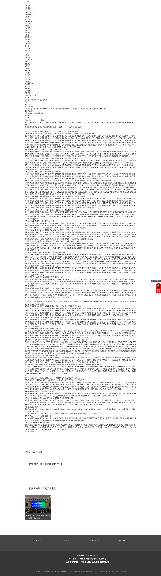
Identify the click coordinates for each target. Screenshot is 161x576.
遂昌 (93, 178)
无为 (69, 243)
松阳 (96, 178)
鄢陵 (93, 203)
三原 (133, 268)
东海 (98, 154)
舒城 (91, 248)
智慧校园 (28, 64)
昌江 (60, 279)
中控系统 (28, 26)
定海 (29, 178)
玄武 (26, 151)
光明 (89, 136)
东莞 (79, 133)
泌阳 (83, 207)
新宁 (52, 234)
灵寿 (62, 254)
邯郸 (39, 252)
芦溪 (84, 279)
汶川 (69, 192)
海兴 (36, 263)
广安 (71, 180)
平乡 (48, 259)
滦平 (114, 261)
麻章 (83, 138)
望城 (42, 232)
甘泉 (113, 270)
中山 (83, 133)
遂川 (128, 281)
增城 (59, 136)
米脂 (83, 272)
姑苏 (29, 154)
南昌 (26, 277)
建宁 (29, 225)
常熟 (46, 154)
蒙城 (108, 248)
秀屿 (99, 223)
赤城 (91, 261)
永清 (79, 263)
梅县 (79, 140)
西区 (73, 145)
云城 (64, 147)
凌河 (99, 293)
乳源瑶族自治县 (66, 138)
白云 (39, 136)
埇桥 (61, 248)
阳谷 (101, 167)
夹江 (65, 187)
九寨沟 (83, 192)
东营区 (45, 163)
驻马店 (83, 196)
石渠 (127, 192)
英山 (68, 216)
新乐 (96, 254)
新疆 (101, 122)
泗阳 (123, 156)
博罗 (66, 140)
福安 (81, 228)
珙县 (42, 189)
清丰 (69, 203)
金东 (93, 176)
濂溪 (90, 279)
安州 (76, 185)
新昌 (86, 176)
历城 (39, 160)
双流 (59, 183)
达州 (74, 180)
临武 (64, 236)
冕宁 (79, 194)
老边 (134, 293)
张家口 (50, 252)
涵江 (93, 223)
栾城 (52, 254)
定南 (68, 281)
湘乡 (89, 232)
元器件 (27, 46)
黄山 (54, 241)
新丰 (59, 138)
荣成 (96, 165)
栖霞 (42, 151)
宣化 (46, 261)
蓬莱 (90, 163)
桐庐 (59, 174)
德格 (121, 192)
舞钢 (59, 201)
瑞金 (95, 281)
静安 (36, 131)
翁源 (56, 138)
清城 (39, 142)
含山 (31, 245)
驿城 (62, 207)
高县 (39, 189)
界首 (58, 248)
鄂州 (42, 210)
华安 (106, 225)
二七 (29, 198)
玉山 (116, 284)
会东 (56, 194)
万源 (98, 189)
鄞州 (83, 174)
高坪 (87, 187)
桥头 (93, 142)
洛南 (26, 275)
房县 (114, 212)
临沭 (42, 167)
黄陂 (64, 212)
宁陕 (109, 272)
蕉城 (57, 228)
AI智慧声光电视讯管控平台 (33, 109)
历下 (26, 160)
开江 (87, 189)
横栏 (112, 145)
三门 (56, 178)
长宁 (32, 131)
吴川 (93, 138)
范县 (76, 203)
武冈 (59, 234)
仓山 (32, 223)
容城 (101, 259)
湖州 (39, 172)
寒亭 (107, 163)
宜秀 (71, 245)
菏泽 (76, 158)
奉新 (39, 284)
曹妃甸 (121, 254)
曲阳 (118, 259)
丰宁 (121, 261)
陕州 (126, 203)
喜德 (76, 194)
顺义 (59, 127)
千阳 (109, 268)
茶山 (86, 142)
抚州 (57, 277)
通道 (42, 239)
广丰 (109, 284)
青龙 (52, 257)
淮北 (44, 241)
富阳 (52, 174)
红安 (61, 216)
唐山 (30, 252)
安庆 (51, 241)
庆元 (86, 178)
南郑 (26, 272)
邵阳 (39, 230)
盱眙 (127, 154)
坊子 (111, 163)
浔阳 (87, 279)
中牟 (46, 198)
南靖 (99, 225)
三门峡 (65, 196)
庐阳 (29, 243)
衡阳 (36, 230)
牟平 (70, 163)
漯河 (61, 196)
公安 (34, 216)
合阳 (69, 270)
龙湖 (106, 136)
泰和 (125, 281)
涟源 (64, 239)
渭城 (130, 268)
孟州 (62, 203)
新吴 (77, 151)
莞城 (66, 142)
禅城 (126, 136)
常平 (103, 142)
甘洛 (86, 194)
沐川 (69, 187)
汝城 (68, 236)
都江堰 (70, 183)
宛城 (36, 205)
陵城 (49, 167)
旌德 (34, 250)
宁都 (74, 281)
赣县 (44, 281)
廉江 (87, 138)
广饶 (60, 163)
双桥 (94, 261)
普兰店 (99, 290)
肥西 (46, 243)
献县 (52, 263)
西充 (94, 187)
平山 (79, 254)
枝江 (52, 214)
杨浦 (46, 131)
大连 (29, 288)
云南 (83, 122)
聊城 (69, 158)
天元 (62, 232)
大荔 (66, 270)
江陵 (41, 216)
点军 (130, 212)
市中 (29, 160)
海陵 (93, 156)
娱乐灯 (77, 109)
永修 (104, 279)
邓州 (73, 205)
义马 (26, 205)
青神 (131, 187)
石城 (91, 281)
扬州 (57, 149)
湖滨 (123, 203)
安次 (69, 263)
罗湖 (66, 136)
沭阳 (120, 156)
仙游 (103, 223)
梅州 (62, 133)
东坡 (114, 187)
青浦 (69, 131)
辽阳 (56, 288)
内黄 (86, 201)
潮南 (116, 136)
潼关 (62, 270)
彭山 (117, 187)
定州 (27, 261)
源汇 (106, 203)
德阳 (41, 180)
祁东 (123, 232)
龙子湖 (84, 243)
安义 (54, 279)
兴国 (81, 281)
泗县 (74, 248)
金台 (86, 268)
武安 (119, 257)
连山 (59, 142)
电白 (46, 140)
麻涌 (41, 145)
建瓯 (30, 228)
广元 (47, 180)
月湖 (27, 281)
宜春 (54, 277)
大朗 (128, 142)
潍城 (104, 163)
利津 (57, 163)
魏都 (86, 203)
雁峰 (99, 232)
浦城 (120, 225)
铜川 (29, 266)
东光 (32, 263)
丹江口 (118, 212)
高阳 (98, 259)
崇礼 (57, 261)
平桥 (109, 205)
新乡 (47, 196)
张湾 (97, 212)
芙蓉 (26, 232)
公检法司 (28, 73)
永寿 (36, 270)
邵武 (133, 225)
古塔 (96, 293)
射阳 (42, 156)
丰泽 (36, 225)
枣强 (109, 263)
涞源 (105, 259)
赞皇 (73, 254)
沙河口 (81, 290)
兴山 (32, 214)
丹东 (42, 288)
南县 (31, 236)
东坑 (96, 142)
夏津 (69, 167)
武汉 (26, 210)
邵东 (32, 234)
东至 (118, 248)
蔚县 (74, 261)
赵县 (86, 254)
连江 (46, 223)
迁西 (131, 254)
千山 (125, 290)
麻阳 (29, 239)
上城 (26, 174)
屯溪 (95, 245)
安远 (61, 281)
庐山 (129, 279)
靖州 (39, 239)
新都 (52, 183)
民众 (119, 145)
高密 (26, 165)
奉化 (86, 174)
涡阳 (105, 248)
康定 (90, 192)
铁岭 (62, 288)
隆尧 (34, 259)
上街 (39, 198)
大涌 (129, 145)
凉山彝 (113, 180)
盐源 (46, 194)
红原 (62, 192)
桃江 (34, 236)
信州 (106, 284)
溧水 (57, 151)
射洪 (26, 187)
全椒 (128, 245)
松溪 (126, 225)
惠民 (118, 167)
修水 (101, 279)
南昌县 (50, 279)
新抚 (27, 293)
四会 (114, 138)
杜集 (44, 245)
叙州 (29, 189)
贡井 (102, 183)
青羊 (29, 183)
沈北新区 (53, 290)
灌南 (104, 154)
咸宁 (59, 210)
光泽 (123, 225)
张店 (107, 160)
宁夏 (122, 122)
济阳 (49, 160)
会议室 (27, 53)
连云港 (47, 149)
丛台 (65, 257)
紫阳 (113, 272)
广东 (32, 122)
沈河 (29, 290)
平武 (93, 185)
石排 (83, 142)
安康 (52, 266)
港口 (125, 145)
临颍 (120, 203)
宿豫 (116, 156)
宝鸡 (32, 266)
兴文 (49, 189)
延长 (99, 270)
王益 (69, 268)
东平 (79, 165)
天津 (104, 122)
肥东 (42, 243)
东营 (39, 158)
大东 (32, 290)
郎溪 (131, 248)
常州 (36, 149)
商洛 (56, 266)
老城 (98, 198)
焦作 (51, 196)
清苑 (78, 259)
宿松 (81, 245)
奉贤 (73, 131)
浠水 (71, 216)
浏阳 (46, 232)
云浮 (93, 133)
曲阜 (62, 165)
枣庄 (36, 158)
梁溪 (64, 151)
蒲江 (90, 183)
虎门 (106, 142)
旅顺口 (91, 290)
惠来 (61, 147)
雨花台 (47, 151)
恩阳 (131, 189)
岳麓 (32, 232)
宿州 (64, 241)
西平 (66, 207)
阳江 (73, 133)
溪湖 (56, 293)
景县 (130, 263)
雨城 (101, 189)
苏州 (39, 149)
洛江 (42, 225)
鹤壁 (44, 196)
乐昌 (42, 138)
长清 (42, 160)
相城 (39, 154)
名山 (104, 189)
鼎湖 (107, 138)
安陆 (133, 214)
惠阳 (62, 140)
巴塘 (26, 194)
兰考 (94, 198)
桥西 (29, 254)
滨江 (36, 174)
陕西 (69, 122)
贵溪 (34, 281)
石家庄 (27, 252)
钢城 (56, 160)
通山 (101, 216)
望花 (34, 293)
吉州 (101, 281)
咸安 (88, 216)
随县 (111, 216)
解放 (32, 203)
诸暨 (79, 176)
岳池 (64, 189)
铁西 (39, 290)
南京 (26, 149)
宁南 (59, 194)
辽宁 (76, 122)
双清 (133, 232)
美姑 (89, 194)
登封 (62, 198)
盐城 (54, 149)
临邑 (59, 167)
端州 (103, 138)
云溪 (67, 234)
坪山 (86, 136)
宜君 (79, 268)
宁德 (52, 221)
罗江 (52, 185)
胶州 (97, 160)
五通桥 (50, 187)
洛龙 (111, 198)
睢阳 (79, 205)
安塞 (96, 270)
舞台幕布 (96, 109)
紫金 (120, 140)
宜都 (46, 214)
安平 (123, 263)
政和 (130, 225)
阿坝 (54, 192)
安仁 (74, 236)
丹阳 (83, 156)
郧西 (104, 212)
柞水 (42, 275)
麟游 (113, 268)
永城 (103, 205)
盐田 (79, 136)
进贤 (57, 279)
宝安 (73, 136)
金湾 (99, 136)
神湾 (31, 147)
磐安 (103, 176)
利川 (121, 216)
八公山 (122, 243)
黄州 (54, 216)
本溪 (39, 288)
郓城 (42, 169)
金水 (36, 198)
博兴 (128, 167)
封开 (124, 138)
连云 (91, 154)
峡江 (115, 281)
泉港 (46, 225)
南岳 (109, 232)
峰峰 (72, 257)
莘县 (104, 167)
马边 (76, 187)
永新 (27, 284)
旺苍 (109, 185)
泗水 (56, 165)
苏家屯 (43, 290)
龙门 (73, 140)
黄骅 (62, 263)
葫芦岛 (70, 288)
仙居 (62, 178)
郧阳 (101, 212)
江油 (96, 185)
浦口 (39, 151)
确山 (79, 207)
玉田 (134, 254)
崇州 (80, 183)
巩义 (49, 198)
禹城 (79, 167)
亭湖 (134, 154)
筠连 (46, 189)
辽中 (60, 290)
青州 (124, 163)
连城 (51, 228)
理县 (72, 192)
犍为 (59, 187)
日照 (59, 158)
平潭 (59, 223)
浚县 (103, 201)
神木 (66, 272)
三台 (79, 185)
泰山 (69, 165)
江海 (134, 138)
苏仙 (48, 236)
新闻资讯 (28, 115)
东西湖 (50, 212)
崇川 (61, 154)
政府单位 (28, 75)
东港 (103, 165)
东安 (93, 236)
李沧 (73, 160)
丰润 (116, 254)
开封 (29, 196)
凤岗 (38, 145)
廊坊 (60, 252)
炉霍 (111, 192)
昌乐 (121, 163)
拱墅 (29, 174)
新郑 (59, 198)
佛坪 (56, 272)
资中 (39, 187)
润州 (76, 156)
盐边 (132, 183)
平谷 (72, 127)
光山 (116, 205)
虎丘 (32, 154)
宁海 (93, 174)
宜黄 (93, 284)
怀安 (81, 261)
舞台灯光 (28, 3)
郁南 (78, 147)
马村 (39, 203)
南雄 (46, 138)
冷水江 (60, 239)
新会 (26, 140)
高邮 (69, 156)
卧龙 (32, 205)
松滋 (51, 216)
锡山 (67, 151)
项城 (59, 207)
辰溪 (130, 236)
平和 (103, 225)
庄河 (108, 290)
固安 (76, 263)
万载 (42, 284)
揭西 (58, 147)
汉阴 (103, 272)
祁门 (115, 245)
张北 (61, 261)
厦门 (29, 221)
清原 (49, 293)
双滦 (98, 261)
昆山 (54, 154)
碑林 (29, 268)
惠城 (59, 140)
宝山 (52, 131)
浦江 (99, 176)
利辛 (111, 248)
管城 (32, 198)
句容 (89, 156)
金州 (95, 290)
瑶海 (26, 243)
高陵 (56, 268)
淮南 (36, 241)
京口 (73, 156)
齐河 (62, 167)
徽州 (101, 245)
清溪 (34, 145)
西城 (29, 127)
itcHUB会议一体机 (31, 12)
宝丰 (46, 201)
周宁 (74, 228)
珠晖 (96, 232)
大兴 (65, 127)
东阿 (91, 167)
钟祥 (112, 214)
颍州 (34, 248)
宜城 (84, 214)
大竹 (91, 189)
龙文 (79, 225)
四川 (46, 122)
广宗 (44, 259)
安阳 (41, 196)
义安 (58, 245)
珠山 (64, 279)
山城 (96, 201)
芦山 (121, 189)
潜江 (73, 210)
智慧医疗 (28, 66)
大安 (105, 183)
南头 (95, 145)
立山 (121, 290)
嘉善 (36, 176)
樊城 (59, 214)
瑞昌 (121, 279)
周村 (117, 160)
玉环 (52, 178)
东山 (96, 225)
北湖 (44, 236)
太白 (120, 268)
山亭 (37, 163)
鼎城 (98, 234)
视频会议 (28, 8)
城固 (29, 272)
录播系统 (28, 23)
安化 (38, 236)
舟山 (52, 172)
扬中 (86, 156)
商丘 (72, 196)
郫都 (62, 183)
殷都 (69, 201)
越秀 (26, 136)
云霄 (83, 225)
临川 (69, 284)
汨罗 (87, 234)
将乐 (133, 223)
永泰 (56, 223)
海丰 (106, 140)
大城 (86, 263)
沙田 (113, 142)
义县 (119, 293)
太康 (52, 207)
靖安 (52, 284)
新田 (113, 236)
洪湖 (48, 216)
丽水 (59, 172)
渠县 (94, 189)
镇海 (79, 174)
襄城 (96, 203)
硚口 (32, 212)
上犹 (54, 281)
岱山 (36, 178)
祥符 (81, 198)
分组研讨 (28, 88)
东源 (133, 140)
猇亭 (134, 212)
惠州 (59, 133)
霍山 (98, 248)
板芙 (27, 147)
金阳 (69, 194)
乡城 (29, 194)
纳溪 (27, 185)
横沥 (99, 142)
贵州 (98, 122)
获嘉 (126, 201)
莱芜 (52, 160)
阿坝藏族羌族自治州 (93, 180)
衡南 (113, 232)
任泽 (129, 257)
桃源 (114, 234)
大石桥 (30, 295)
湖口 (114, 279)
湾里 (37, 279)
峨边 (72, 187)
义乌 (109, 176)
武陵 (94, 234)
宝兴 (124, 189)
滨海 (36, 156)
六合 (54, 151)
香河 (83, 263)
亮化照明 (28, 32)
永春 (56, 225)
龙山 (91, 239)
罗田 (64, 216)
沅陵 (126, 236)
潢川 (130, 205)
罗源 (49, 223)
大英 (133, 185)
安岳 (36, 192)
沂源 (130, 160)
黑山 (116, 293)
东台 (49, 156)
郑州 (26, 196)
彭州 (74, 183)
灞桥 (36, 268)
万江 (76, 142)
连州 (49, 142)
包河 (36, 243)
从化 (56, 136)
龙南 (64, 281)
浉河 (106, 205)
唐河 (62, 205)
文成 (126, 174)
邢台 (42, 252)
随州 (62, 210)
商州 (133, 272)
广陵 (52, 156)
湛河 (42, 201)
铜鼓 (56, 284)
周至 (66, 268)
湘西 (71, 230)
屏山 (52, 189)
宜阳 (131, 198)
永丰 (121, 281)
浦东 (59, 131)
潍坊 (46, 158)
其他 (133, 122)
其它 (42, 113)
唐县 (95, 259)
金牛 (32, 183)
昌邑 (29, 165)
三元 (109, 223)
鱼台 (42, 165)
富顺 (115, 183)
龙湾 (106, 174)
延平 (109, 225)
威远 (36, 187)
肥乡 (76, 257)
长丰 (39, 243)
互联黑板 (28, 91)
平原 (66, 167)
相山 (41, 245)
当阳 (49, 214)
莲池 (71, 259)
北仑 (76, 174)
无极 (76, 254)
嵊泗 (39, 178)
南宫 (61, 259)
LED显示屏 (28, 14)
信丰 (48, 281)
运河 (134, 261)
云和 (83, 178)
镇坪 (123, 272)
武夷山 (27, 228)
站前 (122, 293)
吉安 (51, 277)
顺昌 (116, 225)
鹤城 (120, 236)
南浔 (56, 176)
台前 (79, 203)
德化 (59, 225)
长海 (111, 290)
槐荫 (32, 160)
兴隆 (111, 261)
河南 (49, 122)
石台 (121, 248)
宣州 (128, 248)
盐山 (39, 263)
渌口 (66, 232)
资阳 (84, 180)
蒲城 (76, 270)
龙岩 (49, 221)
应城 (129, 214)
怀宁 (74, 245)
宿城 (113, 156)
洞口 (46, 234)
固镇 (104, 243)
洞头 (113, 174)
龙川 (123, 140)
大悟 (122, 214)
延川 (103, 270)
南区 (76, 145)
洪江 (46, 239)
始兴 (49, 138)
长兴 (62, 176)
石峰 (59, 232)
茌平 (87, 167)
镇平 (49, 205)
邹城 (66, 165)
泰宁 (26, 225)
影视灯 (59, 109)
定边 (76, 272)
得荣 (36, 194)
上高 (46, 284)
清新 (42, 142)
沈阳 (26, 288)
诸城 (127, 163)
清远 (76, 133)
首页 (26, 102)
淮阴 (117, 154)
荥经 (108, 189)
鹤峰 (31, 219)
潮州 (86, 133)
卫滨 (113, 201)
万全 (54, 261)
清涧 (93, 272)
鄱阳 (133, 284)
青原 (105, 281)
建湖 (46, 156)
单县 (32, 169)
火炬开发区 (87, 145)
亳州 (71, 241)
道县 (99, 236)
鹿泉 (49, 254)
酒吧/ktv (27, 68)
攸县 (69, 232)
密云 (76, 127)
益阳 (54, 230)
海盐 (39, 176)
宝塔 (93, 270)
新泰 (83, 165)
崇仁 (86, 284)
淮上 (94, 243)
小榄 (105, 145)
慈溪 (99, 174)
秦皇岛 (35, 252)
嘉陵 (90, 187)
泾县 (27, 250)
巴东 (128, 216)
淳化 (49, 270)
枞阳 (61, 245)
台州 (56, 172)
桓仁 (69, 293)
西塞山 (77, 212)
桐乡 (49, 176)
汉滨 (99, 272)
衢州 (49, 172)
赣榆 (94, 154)
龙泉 (76, 178)
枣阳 (81, 214)
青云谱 (33, 279)
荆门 (46, 210)
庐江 (49, 243)
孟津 (114, 198)
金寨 (95, 248)
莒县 (113, 165)
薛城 (26, 163)
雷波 (93, 194)
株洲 (29, 230)
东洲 (31, 293)
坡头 (80, 138)
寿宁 (71, 228)
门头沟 (48, 127)
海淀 (44, 127)
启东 (77, 154)
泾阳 (26, 270)
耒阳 (126, 232)
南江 (29, 192)
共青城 (125, 279)
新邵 (36, 234)
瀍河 (104, 198)
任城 (32, 165)
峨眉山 (80, 187)
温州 (32, 172)
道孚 (107, 192)
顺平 (125, 259)
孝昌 (119, 214)
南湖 (29, 176)
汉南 (54, 212)
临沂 (62, 158)
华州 (59, 270)
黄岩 (46, 178)
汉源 (111, 189)
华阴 (89, 270)
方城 (42, 205)
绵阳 (44, 180)
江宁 (51, 151)
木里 (42, 194)
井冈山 (32, 284)
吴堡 (89, 272)
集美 (79, 223)
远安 (29, 214)
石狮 (66, 225)
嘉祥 (49, 165)
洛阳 (32, 196)
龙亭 (66, 198)
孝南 (116, 214)
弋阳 (126, 284)
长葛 (103, 203)
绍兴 (42, 172)
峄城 (29, 163)
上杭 (44, 228)
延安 (42, 266)
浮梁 (67, 279)
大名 (89, 257)
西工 (101, 198)
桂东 (71, 236)
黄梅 (78, 216)
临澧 (111, 234)
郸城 (49, 207)
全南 (71, 281)
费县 (29, 167)
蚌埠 (32, 241)
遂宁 (51, 180)
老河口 (77, 214)
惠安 (49, 225)
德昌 (49, 194)
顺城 (38, 293)
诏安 (89, 225)
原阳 (130, 201)
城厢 (89, 223)
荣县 (112, 183)
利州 (99, 185)
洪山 (46, 212)
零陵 (81, 236)
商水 (42, 207)
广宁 (117, 138)
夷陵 (26, 214)
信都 (126, 257)
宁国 (38, 250)
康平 (64, 290)
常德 (46, 230)
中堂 (44, 145)
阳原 (77, 261)
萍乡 (34, 277)
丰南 (113, 254)
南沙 (52, 136)
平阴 (59, 160)
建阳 (113, 225)
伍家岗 (126, 212)
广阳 (73, 263)
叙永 (42, 185)
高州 (49, 140)
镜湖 (56, 243)
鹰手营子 (103, 261)
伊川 (26, 201)
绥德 (79, 272)
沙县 (130, 223)
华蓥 (74, 189)
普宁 (54, 147)
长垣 (29, 203)
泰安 (52, 158)
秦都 (123, 268)
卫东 (36, 201)
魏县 (112, 257)
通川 (77, 189)
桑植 (133, 234)
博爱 (49, 203)
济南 (26, 158)
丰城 (59, 284)
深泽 (69, 254)
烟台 (42, 158)
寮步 (120, 142)
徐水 (81, 259)
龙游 (133, 176)
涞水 (84, 259)
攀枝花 (33, 180)
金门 (62, 225)
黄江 (131, 142)
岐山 (96, 268)
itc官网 (27, 1)
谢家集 (117, 243)
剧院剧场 (28, 57)
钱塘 (49, 174)
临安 (56, 174)
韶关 (42, 133)
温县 (56, 203)
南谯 (121, 245)
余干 (130, 284)
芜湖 (29, 241)
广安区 (57, 189)
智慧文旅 (28, 70)
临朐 (117, 163)
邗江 (56, 156)
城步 (56, 234)
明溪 (113, 223)
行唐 (59, 254)
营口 (49, 288)
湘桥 (38, 147)
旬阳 (126, 272)
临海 (69, 178)
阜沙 (102, 145)
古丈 (84, 239)
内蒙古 (94, 122)
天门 (76, 210)
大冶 (87, 212)
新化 (56, 239)
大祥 (26, 234)
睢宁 (111, 151)
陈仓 (89, 268)
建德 (66, 174)
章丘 (46, 160)
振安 (79, 293)
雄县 (131, 259)
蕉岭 (96, 140)
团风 (58, 216)
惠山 (71, 151)
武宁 (97, 279)
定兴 (91, 259)
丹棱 (127, 187)
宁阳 (76, 165)
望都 (108, 259)
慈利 (129, 234)
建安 (89, 203)
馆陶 (109, 257)
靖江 (106, 156)
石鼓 (103, 232)
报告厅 (27, 55)
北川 (89, 185)
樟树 (62, 284)
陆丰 (113, 140)
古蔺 (46, 185)
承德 (54, 252)
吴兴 (52, 176)
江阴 (81, 151)
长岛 (77, 163)
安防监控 (28, 44)
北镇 (112, 293)
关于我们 (28, 117)
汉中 (46, 266)
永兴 (58, 236)
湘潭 (32, 230)
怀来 (84, 261)
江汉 (29, 212)
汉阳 (36, 212)
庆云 (56, 167)
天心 (29, 232)
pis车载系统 (29, 41)
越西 (83, 194)
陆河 (109, 140)
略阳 (46, 272)
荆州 (52, 210)
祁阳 (89, 236)
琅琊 (118, 245)
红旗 (109, 201)
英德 (46, 142)
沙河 (64, 259)
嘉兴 (36, 172)
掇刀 (102, 214)
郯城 (130, 165)
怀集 (120, 138)
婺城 (89, 176)
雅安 (77, 180)
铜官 (54, 245)
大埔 (83, 140)
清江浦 (109, 154)
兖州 (36, 165)
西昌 (39, 194)
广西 (86, 122)
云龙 (87, 151)
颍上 (54, 248)
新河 (41, 259)
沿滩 (109, 183)
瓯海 (109, 174)
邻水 (71, 189)
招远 (94, 163)
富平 (83, 270)
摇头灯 (72, 109)
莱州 (87, 163)
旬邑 (46, 270)
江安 (32, 189)
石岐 (66, 145)
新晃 (32, 239)
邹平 (131, 167)
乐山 (57, 180)
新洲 (67, 212)
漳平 (54, 228)
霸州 (96, 263)
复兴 (69, 257)
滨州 (73, 158)
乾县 (29, 270)
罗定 (71, 147)
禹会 (91, 243)
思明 (69, 223)
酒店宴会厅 (28, 59)
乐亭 (128, 254)
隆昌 (42, 187)
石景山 (40, 127)
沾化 (114, 167)
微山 (39, 165)
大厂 (93, 263)
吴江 (42, 154)
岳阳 (42, 230)
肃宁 (42, 263)
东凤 (99, 145)
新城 (26, 268)
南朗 (122, 145)
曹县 (29, 169)
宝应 (62, 156)
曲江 (39, 138)
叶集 (84, 248)
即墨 (93, 160)
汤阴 (79, 201)
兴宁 (99, 140)
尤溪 (126, 223)
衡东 (120, 232)
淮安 (51, 149)
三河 (99, 263)
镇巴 (49, 272)
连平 (126, 140)
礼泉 (32, 270)
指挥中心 (28, 50)
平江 (84, 234)
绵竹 (66, 185)
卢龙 (59, 257)
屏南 (67, 228)
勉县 (39, 272)
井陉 (39, 254)
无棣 (124, 167)
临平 (46, 174)
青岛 (29, 158)
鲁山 (52, 201)
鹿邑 (56, 207)
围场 (127, 261)
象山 (89, 174)
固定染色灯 (66, 109)
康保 (64, 261)
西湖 (32, 174)
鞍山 (32, 288)
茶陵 (73, 232)
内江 (54, 180)
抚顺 (36, 288)
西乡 (36, 272)
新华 (32, 201)
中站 (36, 203)
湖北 (52, 122)
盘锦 (59, 288)
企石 (89, 142)
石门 (118, 234)
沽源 (67, 261)
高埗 (48, 145)
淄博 (32, 158)
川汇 (29, 207)
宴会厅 (31, 113)
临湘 (91, 234)
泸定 (94, 192)
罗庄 (120, 165)
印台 (73, 268)
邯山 (62, 257)
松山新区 (105, 293)
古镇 (109, 145)
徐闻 (100, 138)
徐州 (32, 149)
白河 (130, 272)
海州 (87, 154)
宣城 (77, 241)
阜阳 (61, 241)
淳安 (62, 174)
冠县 (94, 167)
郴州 (57, 230)
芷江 (36, 239)
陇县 (106, 268)
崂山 (76, 160)
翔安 (86, 223)
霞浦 (61, 228)
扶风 (99, 268)
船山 (123, 185)
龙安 (73, 201)
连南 (62, 142)
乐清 (26, 176)
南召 (39, 205)
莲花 (77, 279)
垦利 (54, 163)
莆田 (32, 221)
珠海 (32, 133)
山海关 (40, 257)
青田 (79, 178)
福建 (56, 122)
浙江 (42, 122)
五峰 (42, 214)
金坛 (134, 151)
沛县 (108, 151)
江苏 (36, 122)
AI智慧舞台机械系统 (86, 109)
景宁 (99, 178)
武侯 (36, 183)
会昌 (84, 281)
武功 (52, 270)
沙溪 (132, 145)
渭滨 (83, 268)
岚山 (106, 165)
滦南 (124, 254)
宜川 (123, 270)
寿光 (131, 163)
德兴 (32, 286)
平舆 (73, 207)
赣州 (47, 277)
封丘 (26, 203)
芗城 (76, 225)
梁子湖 (95, 214)
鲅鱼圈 (130, 293)
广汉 (59, 185)
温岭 (66, 178)
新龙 (117, 192)
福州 (26, 221)
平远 (93, 140)
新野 (66, 205)
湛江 (46, 133)
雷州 (90, 138)
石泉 (106, 272)
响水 (32, 156)
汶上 (52, 165)
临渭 (56, 270)
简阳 (65, 183)
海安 (71, 154)
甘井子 (86, 290)
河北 (66, 122)
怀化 (64, 230)
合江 (39, 185)
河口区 (50, 163)
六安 (67, 241)
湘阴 (81, 234)
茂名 (56, 133)
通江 (26, 192)
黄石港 (72, 212)
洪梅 (59, 145)
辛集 (89, 254)
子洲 (96, 272)
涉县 (92, 257)
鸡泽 (102, 257)
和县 (34, 245)
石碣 (51, 145)
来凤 (27, 219)
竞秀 (68, 259)
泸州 (37, 180)
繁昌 (76, 243)
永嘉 (116, 174)
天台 (59, 178)
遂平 (89, 207)
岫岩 (131, 290)
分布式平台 (28, 28)
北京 (26, 122)
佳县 (86, 272)
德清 (59, 176)
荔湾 (32, 136)
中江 (56, 185)
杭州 (26, 172)
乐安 (89, 284)
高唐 (98, 167)
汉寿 (104, 234)
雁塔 (42, 268)
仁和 (125, 183)
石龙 (79, 142)
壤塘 (65, 192)
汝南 (86, 207)
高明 (29, 138)
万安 (131, 281)
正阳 (76, 207)
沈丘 (46, 207)
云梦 (126, 214)
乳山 (99, 165)
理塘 (134, 192)
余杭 (42, 174)
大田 (123, 223)
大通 (108, 243)
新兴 (74, 147)
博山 (114, 160)
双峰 (52, 239)
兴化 (103, 156)
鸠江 (62, 243)
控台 (50, 109)
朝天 (106, 185)
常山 (126, 176)
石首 (44, 216)
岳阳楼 (63, 234)
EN (35, 95)
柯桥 (73, 176)
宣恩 (131, 216)
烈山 (48, 245)
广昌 (103, 284)
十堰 (32, 210)
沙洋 (109, 214)
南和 (133, 257)
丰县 (104, 151)
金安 (78, 248)
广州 (26, 133)
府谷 (69, 272)
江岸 (26, 212)
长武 (42, 270)
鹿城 (103, 174)
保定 (45, 252)
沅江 (41, 236)
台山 (29, 140)
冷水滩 (85, 236)
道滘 (62, 145)
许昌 (57, 196)
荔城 (96, 223)
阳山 (56, 142)
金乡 (46, 165)
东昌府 (84, 167)
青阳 (125, 248)
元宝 (76, 293)
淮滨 (133, 205)
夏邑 (99, 205)
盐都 (26, 156)
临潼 (49, 268)
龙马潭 (32, 185)
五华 (89, 140)
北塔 (29, 234)
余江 (31, 281)
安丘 (134, 163)
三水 (26, 138)
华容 (91, 214)
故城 (126, 263)
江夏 (61, 212)
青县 (29, 263)
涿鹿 (87, 261)
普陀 (39, 131)
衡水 (64, 252)
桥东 (39, 261)
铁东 (115, 290)
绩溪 (31, 250)
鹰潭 (44, 277)
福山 (67, 163)
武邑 (113, 263)
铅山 (120, 284)
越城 (69, 176)
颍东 (38, 248)
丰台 (36, 127)
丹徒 (79, 156)
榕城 (48, 147)
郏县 (56, 201)
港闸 (64, 154)
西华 (39, 207)
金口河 (55, 187)
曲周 (116, 257)
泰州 (64, 149)
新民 (70, 290)
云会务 (27, 35)
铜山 (101, 151)
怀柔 (69, 127)
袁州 (36, 284)
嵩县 (124, 198)
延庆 (79, 127)
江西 (73, 122)
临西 (58, 259)
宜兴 (84, 151)
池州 (74, 241)
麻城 (81, 216)
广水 (115, 216)
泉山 (98, 151)
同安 (83, 223)
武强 (116, 263)
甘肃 (116, 122)
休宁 (108, 245)
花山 (132, 243)
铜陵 (47, 241)
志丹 (106, 270)
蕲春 (74, 216)
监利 (38, 216)
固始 (126, 205)
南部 (97, 187)
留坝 (52, 272)
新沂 (114, 151)
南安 (73, 225)
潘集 (125, 243)
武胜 (67, 189)
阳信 (121, 167)
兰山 (116, 165)
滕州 (41, 163)
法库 (67, 290)
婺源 (29, 286)
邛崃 (77, 183)
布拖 (66, 194)
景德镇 (30, 277)
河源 (69, 133)
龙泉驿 (43, 183)
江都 (59, 156)
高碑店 (35, 261)
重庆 (79, 122)
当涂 (38, 245)
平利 (120, 272)
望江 (84, 245)
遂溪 (97, 138)
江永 (103, 236)
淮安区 (113, 154)
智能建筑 (28, 39)
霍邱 (88, 248)
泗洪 (126, 156)
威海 (56, 158)
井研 (62, 187)
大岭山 (124, 142)
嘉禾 (61, 236)
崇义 (58, 281)
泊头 (59, 263)
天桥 (36, 160)
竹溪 (111, 212)
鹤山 (36, 140)
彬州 (39, 270)
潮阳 (113, 136)
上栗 (80, 279)
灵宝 (29, 205)
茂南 (42, 140)
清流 (116, 223)
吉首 (67, 239)
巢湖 (52, 243)
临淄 (120, 160)
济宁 (49, 158)
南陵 (79, 243)
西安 (26, 266)
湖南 (59, 122)
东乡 (73, 284)
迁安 (29, 257)
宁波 (29, 172)
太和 (48, 248)
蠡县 (121, 259)
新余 (41, 277)
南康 (41, 281)
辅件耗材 (103, 109)
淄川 (110, 160)
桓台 (124, 160)
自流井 (98, 183)
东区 (69, 145)
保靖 (81, 239)
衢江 (123, 176)
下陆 (80, 212)
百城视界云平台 (30, 84)
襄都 (122, 257)
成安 (86, 257)
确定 (43, 120)
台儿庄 (33, 163)
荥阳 (52, 198)
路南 (99, 254)
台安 (128, 290)
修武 (46, 203)
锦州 (46, 288)
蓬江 (130, 138)
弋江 (59, 243)
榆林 (49, 266)
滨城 (111, 167)
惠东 (69, 140)
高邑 (66, 254)
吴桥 (49, 263)
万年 (26, 286)
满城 (74, 259)
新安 (118, 198)
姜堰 (99, 156)
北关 (66, 201)
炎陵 (76, 232)
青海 (126, 122)
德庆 (127, 138)
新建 (45, 279)
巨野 (39, 169)
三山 (66, 243)
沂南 (126, 165)
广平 (106, 257)
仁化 (52, 138)
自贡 (29, 180)
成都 (26, 180)
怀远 (98, 243)
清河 (54, 259)
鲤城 (39, 225)
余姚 (96, 174)
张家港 (50, 154)
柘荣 (77, 228)
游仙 (73, 185)
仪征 (66, 156)
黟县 (111, 245)
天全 (118, 189)
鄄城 (46, 169)
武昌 (39, 212)
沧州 (57, 252)
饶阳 (120, 263)
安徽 (62, 122)
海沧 (73, 223)
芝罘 (64, 163)
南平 (46, 221)
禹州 (99, 203)
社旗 (59, 205)
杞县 (84, 198)
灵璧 (71, 248)
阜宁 (39, 156)
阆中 (111, 187)
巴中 (81, 180)
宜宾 (67, 180)
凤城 (89, 293)
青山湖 (42, 279)
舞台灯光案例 (29, 111)
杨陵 (126, 268)
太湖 (78, 245)
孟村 (56, 263)
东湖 (26, 279)
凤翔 (93, 268)
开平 (32, 140)
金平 (103, 136)
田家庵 (112, 243)
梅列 (106, 223)
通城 (95, 216)
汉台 (133, 270)
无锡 (29, 149)
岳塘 (86, 232)
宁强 (42, 272)
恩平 (39, 140)
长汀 (41, 228)
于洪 (57, 290)
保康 (73, 214)
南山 (69, 136)
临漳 (82, 257)
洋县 (32, 272)
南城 (73, 142)
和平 (130, 140)
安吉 (66, 176)
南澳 (123, 136)
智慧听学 (28, 86)
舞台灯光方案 (29, 104)
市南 (66, 160)
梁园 (76, 205)
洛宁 (134, 198)
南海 (130, 136)
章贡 (38, 281)
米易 (129, 183)
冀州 (106, 263)
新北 (128, 151)
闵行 (49, 131)
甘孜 (114, 192)
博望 (27, 245)
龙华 (83, 136)
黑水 (87, 192)
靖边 (73, 272)
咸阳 (36, 266)
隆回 (42, 234)
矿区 (42, 254)
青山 (42, 212)
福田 (62, 136)
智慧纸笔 (28, 93)
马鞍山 (40, 241)
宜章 (54, 236)
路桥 (49, 178)
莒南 (36, 167)
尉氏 (91, 198)
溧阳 (26, 154)
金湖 (131, 154)
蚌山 (87, 243)
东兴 (32, 187)
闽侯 (42, 223)
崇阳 (98, 216)
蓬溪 (130, 185)
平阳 (120, 174)
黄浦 (26, 131)
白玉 (124, 192)
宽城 (124, 261)
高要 (110, 138)
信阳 (76, 196)
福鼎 (84, 228)
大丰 (29, 156)
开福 (36, 232)
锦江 (26, 183)
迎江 (64, 245)
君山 (71, 234)
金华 (46, 172)
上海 (29, 122)
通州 (55, 127)
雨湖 (83, 232)
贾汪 (94, 151)
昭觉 (73, 194)
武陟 (52, 203)
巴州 (128, 189)
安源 (70, 279)
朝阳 (32, 127)
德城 (46, 167)
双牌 (96, 236)
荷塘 (52, 232)
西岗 (77, 290)
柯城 (120, 176)
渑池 (130, 203)
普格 (62, 194)
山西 (89, 122)
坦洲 (34, 147)
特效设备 (46, 109)
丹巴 (97, 192)
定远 (131, 245)
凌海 (109, 293)
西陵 (122, 212)
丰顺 (86, 140)
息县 (26, 207)
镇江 (61, 149)
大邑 (87, 183)
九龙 (101, 192)
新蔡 (93, 207)
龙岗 (76, 136)
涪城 (69, 185)
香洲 (93, 136)
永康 (116, 176)
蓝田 (62, 268)
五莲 (109, 165)
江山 (26, 178)
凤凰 (74, 239)
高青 (127, 160)
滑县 (83, 201)
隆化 (117, 261)
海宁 (42, 176)
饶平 (44, 147)
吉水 (111, 281)
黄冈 (56, 210)
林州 (89, 201)
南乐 (73, 203)
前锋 (61, 189)
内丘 (27, 259)
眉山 (64, 180)
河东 (123, 165)
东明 (49, 169)
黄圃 (92, 145)
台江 (29, 223)
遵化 (26, 257)
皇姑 (36, 290)
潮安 (41, 147)
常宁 (130, 232)
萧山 (39, 174)
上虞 (76, 176)
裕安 (81, 248)
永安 (32, 225)
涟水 (124, 154)
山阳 (42, 203)
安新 (111, 259)
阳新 (90, 212)
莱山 (74, 163)
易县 (115, 259)
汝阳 (128, 198)
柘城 (93, 205)
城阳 (90, 160)
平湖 (46, 176)
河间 (66, 263)
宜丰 (49, 284)
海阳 (101, 163)
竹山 (107, 212)
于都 (78, 281)
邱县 (99, 257)
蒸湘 (106, 232)
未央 (39, 268)
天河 (36, 136)
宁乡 (49, 232)
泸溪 (71, 239)
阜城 (133, 263)
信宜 (56, 140)
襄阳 (39, 210)
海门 (84, 154)
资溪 (99, 284)
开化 (130, 176)
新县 (120, 205)
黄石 (29, 210)
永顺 (87, 239)
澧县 (108, 234)
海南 (119, 122)
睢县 (86, 205)
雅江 (104, 192)
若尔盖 (58, 192)
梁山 (59, 165)
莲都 (73, 178)
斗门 (96, 136)
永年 (79, 257)
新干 (118, 281)
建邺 (32, 151)
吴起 (109, 270)
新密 (56, 198)
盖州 (26, 295)
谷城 (69, 214)
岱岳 (73, 165)
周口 (79, 196)
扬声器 (27, 37)
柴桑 (94, 279)
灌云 (101, 154)
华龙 (66, 203)
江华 (116, 236)
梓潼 (86, 185)
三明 (36, 221)
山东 (39, 122)
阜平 (88, 259)
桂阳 (51, 236)
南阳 (69, 196)
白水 (79, 270)
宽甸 (83, 293)
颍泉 (41, 248)
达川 (81, 189)
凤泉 (116, 201)
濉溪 (51, 245)
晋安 (39, 223)
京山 (106, 214)
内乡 (52, 205)
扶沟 (36, 207)
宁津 (52, 167)
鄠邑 (59, 268)
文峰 (62, 201)
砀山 (64, 248)
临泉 (44, 248)
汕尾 (66, 133)
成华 (39, 183)
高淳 (61, 151)
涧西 (108, 198)
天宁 (121, 151)
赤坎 (73, 138)
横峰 (123, 284)
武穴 (84, 216)
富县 (116, 270)
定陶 (26, 169)
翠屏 (134, 187)
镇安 (39, 275)
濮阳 (54, 196)
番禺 (49, 136)
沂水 (133, 165)
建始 (125, 216)
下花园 (50, 261)
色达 (131, 192)
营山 (104, 187)
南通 (42, 149)
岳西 (88, 245)
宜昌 (36, 210)
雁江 (32, 192)
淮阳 (32, 207)
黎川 (79, 284)
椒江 (42, 178)
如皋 (81, 154)
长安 (109, 142)
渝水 (132, 279)
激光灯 (54, 109)
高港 (96, 156)
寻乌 (88, 281)
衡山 (116, 232)
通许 (87, 198)
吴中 (36, 154)
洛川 (120, 270)
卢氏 (133, 203)
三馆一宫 (28, 77)
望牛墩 (55, 145)
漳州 (42, 221)
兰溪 (106, 176)
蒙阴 (39, 167)
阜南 (51, 248)
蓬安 (101, 187)
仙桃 (69, 210)
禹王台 (77, 198)
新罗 (34, 228)
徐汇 (29, 131)
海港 (36, 257)
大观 (68, 245)
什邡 (62, 185)
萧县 (68, 248)
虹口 (42, 131)
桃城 (103, 263)
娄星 (49, 239)
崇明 (76, 131)
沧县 (26, 263)
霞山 (77, 138)
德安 (107, 279)
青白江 (48, 183)
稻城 (32, 194)
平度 (100, 160)
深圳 (29, 133)
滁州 (57, 241)
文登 (93, 165)
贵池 (115, 248)
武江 (32, 138)
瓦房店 (104, 290)
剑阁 (116, 185)
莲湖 (32, 268)
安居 (126, 185)
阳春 (36, 142)
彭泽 (117, 279)
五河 (101, 243)
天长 (27, 248)
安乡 (101, 234)
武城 (73, 167)
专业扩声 (28, 19)
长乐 (66, 223)
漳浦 (86, 225)
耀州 (76, 268)
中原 (26, 198)
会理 (52, 194)
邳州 (118, 151)
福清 (62, 223)
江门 (52, 133)
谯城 (101, 248)
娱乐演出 (37, 113)
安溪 (52, 225)
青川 (113, 185)
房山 (52, 127)
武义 (96, 176)
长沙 (26, 230)
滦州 (32, 257)
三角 (115, 145)
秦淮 (29, 151)
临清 (108, 167)
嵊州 (83, 176)
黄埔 (42, 136)
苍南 (123, 174)
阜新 (52, 288)
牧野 (120, 201)
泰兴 (109, 156)
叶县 (49, 201)
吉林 (112, 122)
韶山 (93, 232)
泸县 (36, 185)
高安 (66, 284)
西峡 (46, 205)
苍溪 (120, 185)
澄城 (73, 270)
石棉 (114, 189)
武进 (131, 151)
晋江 (69, 225)
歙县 (105, 245)
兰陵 (26, 167)
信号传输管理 (29, 21)
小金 (51, 192)
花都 (46, 136)
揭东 (51, 147)
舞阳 (116, 203)
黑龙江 (109, 122)
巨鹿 (38, 259)
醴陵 (79, 232)
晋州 (93, 254)
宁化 (120, 223)
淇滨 (93, 201)
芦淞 (56, 232)
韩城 (86, 270)
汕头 (36, 133)
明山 (59, 293)
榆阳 (59, 272)
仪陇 (107, 187)
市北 (69, 160)
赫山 (27, 236)
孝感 (49, 210)
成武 (36, 169)
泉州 (39, 221)
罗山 (113, 205)
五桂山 (80, 145)
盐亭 (83, 185)
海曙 (69, 174)
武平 (47, 228)
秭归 (36, 214)
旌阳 (49, 185)
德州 (66, 158)
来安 (125, 245)
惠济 (42, 198)
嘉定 (56, 131)
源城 (116, 140)
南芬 (62, 293)
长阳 (39, 214)
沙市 (27, 216)
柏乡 (31, 259)
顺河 (69, 198)
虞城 (96, 205)
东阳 (113, 176)
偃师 (29, 201)
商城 (123, 205)
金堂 (84, 183)
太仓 (57, 154)
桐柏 (69, 205)
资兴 (78, 236)
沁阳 (59, 203)
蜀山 (32, 243)
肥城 (86, 165)
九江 (37, 277)
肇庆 (49, 133)
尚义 (71, 261)
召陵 (113, 203)
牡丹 (134, 167)
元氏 (83, 254)
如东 (74, 154)
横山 (62, 272)
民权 (83, 205)
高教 (26, 61)
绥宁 (49, 234)
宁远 (106, 236)
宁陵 (89, 205)
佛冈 (52, 142)
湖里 (76, 223)
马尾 (36, 223)
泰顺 (130, 174)
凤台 (129, 243)
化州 (52, 140)
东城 (26, 127)
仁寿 (121, 187)
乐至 (39, 192)
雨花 (39, 232)
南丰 (83, 284)
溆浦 (133, 236)
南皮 (46, 263)
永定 (37, 228)
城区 (103, 140)
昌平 (62, 127)
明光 (31, 248)
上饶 (61, 277)
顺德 (133, 136)
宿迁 (67, 149)
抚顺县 (42, 293)
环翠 (89, 165)
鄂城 (87, 214)
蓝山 (109, 236)
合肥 (26, 241)
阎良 (46, 268)
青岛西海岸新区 (83, 160)
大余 (51, 281)
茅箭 (94, 212)
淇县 (106, 201)
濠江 (109, 136)
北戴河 (45, 257)
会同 (26, 239)
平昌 (134, 189)
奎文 (114, 163)
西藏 (129, 122)
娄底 (67, 230)
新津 (94, 183)
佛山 (39, 133)
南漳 (66, 214)
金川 (47, 192)
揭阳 (89, 133)
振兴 (73, 293)
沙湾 (46, 187)
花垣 (77, 239)
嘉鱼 (91, 216)
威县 (51, 259)
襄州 (62, 214)
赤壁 (105, 216)
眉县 (103, 268)
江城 (26, 142)
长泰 (93, 225)
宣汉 (84, 189)
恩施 (66, 210)
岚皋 (116, 272)
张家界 (50, 230)
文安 (89, 263)
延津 (133, 201)
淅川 (56, 205)
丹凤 (29, 275)
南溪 (26, 189)
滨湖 (74, 151)
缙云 (89, 178)
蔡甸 (57, 212)
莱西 (103, 160)
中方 (123, 236)
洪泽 (121, 154)
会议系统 (28, 10)
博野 (128, 259)
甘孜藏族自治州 (105, 180)
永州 (61, 230)
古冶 (106, 254)
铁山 (84, 212)
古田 (64, 228)
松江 (66, 131)
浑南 (47, 290)
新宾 (46, 293)
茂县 (76, 192)
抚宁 (49, 257)
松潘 (79, 192)
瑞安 (133, 174)
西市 (126, 293)
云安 (68, 147)
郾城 (109, 203)
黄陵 (130, 270)
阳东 (29, 142)
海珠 (29, 136)
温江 (55, 183)
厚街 (116, 142)
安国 (31, 261)
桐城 (91, 245)
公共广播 (28, 17)
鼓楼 (36, 151)
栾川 (121, 198)
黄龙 (126, 270)
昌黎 (55, 257)
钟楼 (124, 151)
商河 (62, 160)
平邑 (32, 167)
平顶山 (37, 196)
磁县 (96, 257)
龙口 (80, 163)
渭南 (39, 266)
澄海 (120, 136)
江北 (73, 174)
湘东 (74, 279)
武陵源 (125, 234)
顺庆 (84, 187)
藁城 (46, 254)
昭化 (103, 185)
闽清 (52, 223)
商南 (32, 275)
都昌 (111, 279)
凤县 (116, 268)
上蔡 (69, 207)
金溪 (96, 284)
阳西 (32, 142)
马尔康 (43, 192)
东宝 (99, 214)
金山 (62, 131)
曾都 (108, 216)
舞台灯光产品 (29, 106)
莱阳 (84, 163)
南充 (61, 180)
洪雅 (124, 187)
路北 (103, 254)
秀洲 (32, 176)
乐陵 (76, 167)
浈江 (36, 138)
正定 (56, 254)
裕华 (36, 254)
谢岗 (27, 145)
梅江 (76, 140)
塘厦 (31, 145)
